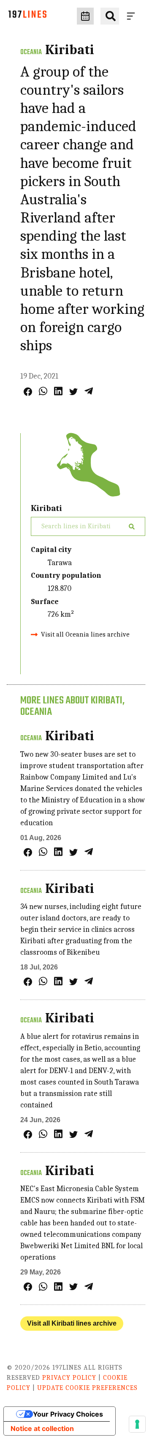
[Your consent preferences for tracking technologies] (137, 1424)
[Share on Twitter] (73, 391)
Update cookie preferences (87, 1388)
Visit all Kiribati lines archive (72, 1323)
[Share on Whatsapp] (43, 391)
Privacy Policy (69, 1377)
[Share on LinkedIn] (58, 391)
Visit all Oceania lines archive (85, 634)
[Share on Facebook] (28, 391)
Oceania (31, 52)
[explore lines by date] (85, 16)
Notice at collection (42, 1428)
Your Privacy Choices (68, 1414)
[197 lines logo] (27, 16)
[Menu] (132, 16)
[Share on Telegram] (88, 391)
